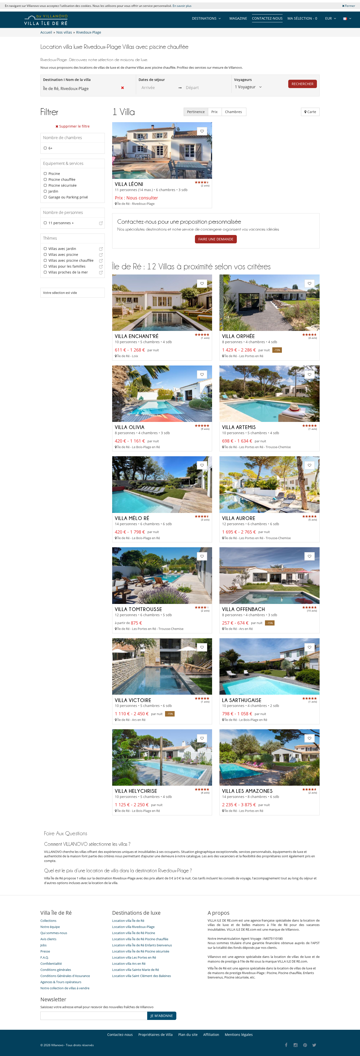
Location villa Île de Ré (128, 920)
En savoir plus (182, 6)
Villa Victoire (133, 700)
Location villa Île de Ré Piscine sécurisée (140, 951)
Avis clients (48, 939)
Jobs (43, 945)
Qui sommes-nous (53, 933)
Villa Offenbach (243, 609)
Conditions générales (55, 969)
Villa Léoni (129, 184)
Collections (48, 920)
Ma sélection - (302, 18)
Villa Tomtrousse (138, 609)
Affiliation (211, 1034)
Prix (214, 111)
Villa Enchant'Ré (137, 336)
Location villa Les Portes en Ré (134, 957)
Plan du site (188, 1034)
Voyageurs (243, 79)
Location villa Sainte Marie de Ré (135, 969)
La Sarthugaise (242, 700)
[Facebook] (286, 1045)
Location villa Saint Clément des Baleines (141, 976)
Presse (45, 951)
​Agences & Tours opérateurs (60, 982)
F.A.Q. (44, 957)
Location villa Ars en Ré (128, 963)
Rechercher (302, 83)
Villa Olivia (129, 427)
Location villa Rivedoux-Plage (133, 927)
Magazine (238, 18)
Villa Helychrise (136, 791)
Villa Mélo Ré (132, 518)
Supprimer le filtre (74, 126)
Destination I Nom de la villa (67, 79)
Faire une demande (215, 239)
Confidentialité (51, 963)
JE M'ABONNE (162, 1015)
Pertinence (196, 111)
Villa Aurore (238, 518)
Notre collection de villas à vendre (65, 988)
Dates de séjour (152, 79)
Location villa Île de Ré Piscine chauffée (140, 939)
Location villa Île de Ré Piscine (133, 933)
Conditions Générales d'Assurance (65, 976)
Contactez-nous (267, 18)
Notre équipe (50, 927)
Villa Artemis (239, 427)
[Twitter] (314, 1045)
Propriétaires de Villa (155, 1034)
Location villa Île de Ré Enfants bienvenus (142, 945)
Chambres (234, 111)
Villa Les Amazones (247, 791)
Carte (311, 111)
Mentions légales (239, 1034)
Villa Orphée (238, 336)
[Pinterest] (305, 1045)
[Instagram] (296, 1045)
